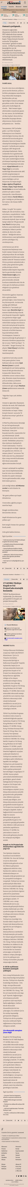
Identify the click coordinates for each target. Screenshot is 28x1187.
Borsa (5, 14)
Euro (27, 14)
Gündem (17, 574)
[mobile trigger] (2, 2)
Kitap (15, 19)
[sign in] (25, 2)
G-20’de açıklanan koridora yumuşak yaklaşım (13, 634)
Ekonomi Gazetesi (7, 19)
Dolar (16, 14)
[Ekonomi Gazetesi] (14, 2)
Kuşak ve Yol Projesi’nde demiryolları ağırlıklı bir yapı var (13, 629)
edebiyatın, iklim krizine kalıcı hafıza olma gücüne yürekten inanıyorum (12, 556)
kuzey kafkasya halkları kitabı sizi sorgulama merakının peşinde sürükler (12, 550)
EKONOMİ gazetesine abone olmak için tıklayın (14, 11)
